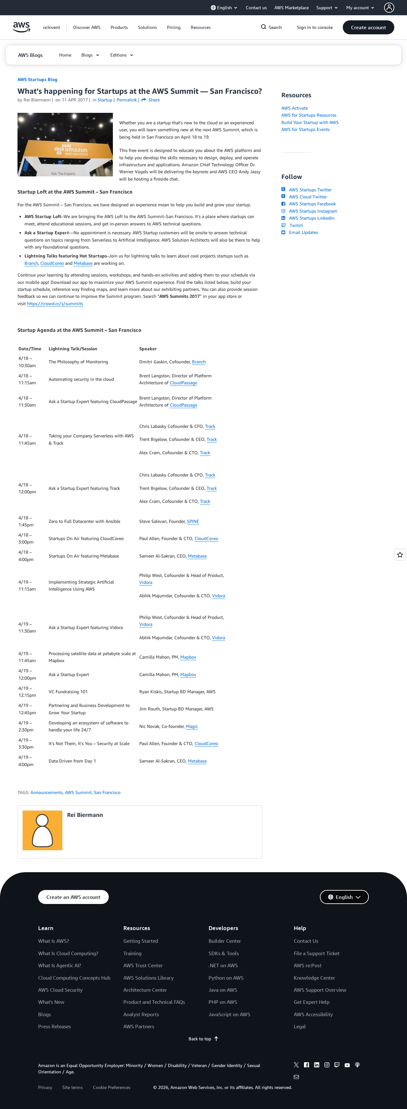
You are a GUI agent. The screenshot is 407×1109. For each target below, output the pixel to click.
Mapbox (188, 657)
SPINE (193, 521)
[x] (296, 1065)
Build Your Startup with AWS (310, 122)
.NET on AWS (223, 965)
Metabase (83, 263)
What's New (51, 1002)
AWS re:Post (307, 965)
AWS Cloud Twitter (306, 196)
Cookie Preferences (111, 1087)
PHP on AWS (223, 1002)
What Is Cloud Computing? (68, 953)
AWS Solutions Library (148, 978)
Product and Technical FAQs (154, 1002)
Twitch (295, 225)
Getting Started (140, 941)
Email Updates (302, 232)
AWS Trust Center (143, 965)
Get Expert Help (311, 1002)
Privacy (45, 1087)
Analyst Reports (141, 1014)
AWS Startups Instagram (311, 211)
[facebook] (306, 1065)
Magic (192, 726)
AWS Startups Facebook (311, 203)
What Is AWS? (53, 941)
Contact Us (306, 941)
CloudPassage (183, 382)
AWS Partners (138, 1026)
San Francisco (107, 792)
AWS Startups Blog (37, 79)
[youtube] (347, 1065)
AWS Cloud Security (60, 990)
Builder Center (225, 941)
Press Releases (54, 1026)
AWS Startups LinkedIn (310, 218)
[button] (87, 27)
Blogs (44, 1014)
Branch (31, 263)
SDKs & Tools (224, 953)
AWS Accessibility (313, 1014)
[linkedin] (316, 1065)
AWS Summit (78, 792)
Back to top (200, 1038)
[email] (296, 1077)
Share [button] (153, 99)
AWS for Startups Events (305, 129)
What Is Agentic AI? (59, 965)
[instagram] (326, 1065)
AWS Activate (294, 108)
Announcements (47, 792)
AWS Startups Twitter (309, 189)
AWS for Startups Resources (308, 115)
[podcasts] (357, 1065)
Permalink (127, 99)
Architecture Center (145, 990)
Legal (300, 1026)
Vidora (145, 582)
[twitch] (337, 1065)
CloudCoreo (52, 263)
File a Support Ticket (317, 953)
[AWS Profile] (389, 8)
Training (132, 953)
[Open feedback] (400, 554)
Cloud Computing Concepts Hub (74, 978)
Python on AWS (226, 978)
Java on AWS (223, 990)
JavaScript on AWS (229, 1014)
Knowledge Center (314, 978)
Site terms (72, 1087)
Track (210, 426)
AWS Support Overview (320, 990)
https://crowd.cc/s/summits (55, 303)
